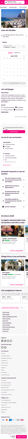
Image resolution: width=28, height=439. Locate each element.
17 (4, 72)
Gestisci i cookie (4, 363)
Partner (2, 370)
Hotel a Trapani (6, 312)
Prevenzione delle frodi (6, 394)
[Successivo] (24, 56)
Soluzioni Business (5, 374)
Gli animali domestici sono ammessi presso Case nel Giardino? (12, 193)
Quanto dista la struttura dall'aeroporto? (12, 186)
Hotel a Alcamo (6, 329)
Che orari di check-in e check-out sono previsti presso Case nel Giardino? (13, 180)
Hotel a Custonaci (6, 318)
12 (10, 68)
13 (14, 68)
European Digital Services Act (7, 389)
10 (4, 68)
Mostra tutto (4, 112)
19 (10, 72)
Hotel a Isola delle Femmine (9, 327)
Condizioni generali (5, 355)
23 (24, 72)
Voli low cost (4, 405)
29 (20, 75)
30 (24, 75)
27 (14, 75)
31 (4, 79)
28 (17, 75)
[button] (13, 18)
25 (7, 75)
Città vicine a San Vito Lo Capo (10, 307)
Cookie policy (4, 360)
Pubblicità (3, 367)
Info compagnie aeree (6, 385)
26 (10, 75)
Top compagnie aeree (6, 400)
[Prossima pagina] (26, 307)
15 (20, 68)
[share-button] (23, 11)
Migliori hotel (4, 409)
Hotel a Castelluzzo (7, 322)
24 (4, 75)
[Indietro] (4, 56)
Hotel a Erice (5, 320)
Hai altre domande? (10, 206)
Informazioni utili (5, 387)
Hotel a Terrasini (6, 325)
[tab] (10, 307)
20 (14, 72)
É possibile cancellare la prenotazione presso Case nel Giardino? (13, 201)
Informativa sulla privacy (6, 358)
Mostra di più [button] (6, 165)
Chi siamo (3, 353)
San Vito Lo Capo (13, 7)
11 (7, 68)
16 (24, 68)
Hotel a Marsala (6, 314)
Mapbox (17, 116)
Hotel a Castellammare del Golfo (10, 316)
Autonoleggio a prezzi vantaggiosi (8, 402)
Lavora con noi (4, 365)
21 (17, 72)
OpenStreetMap (23, 116)
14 (17, 68)
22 (20, 72)
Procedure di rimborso (6, 382)
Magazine (3, 412)
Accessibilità (4, 392)
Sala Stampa (4, 372)
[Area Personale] (26, 2)
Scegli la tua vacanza (5, 407)
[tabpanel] (14, 322)
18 (7, 72)
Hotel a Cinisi (5, 331)
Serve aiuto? (4, 380)
